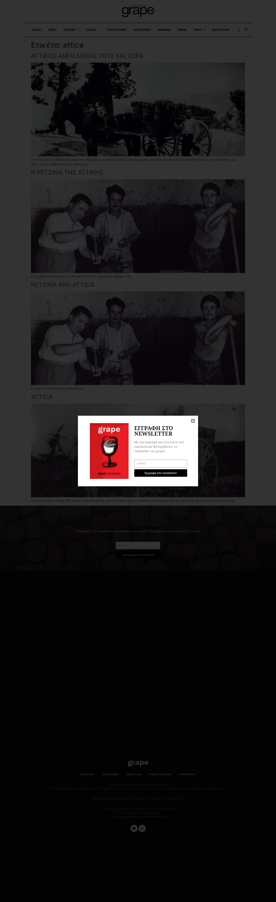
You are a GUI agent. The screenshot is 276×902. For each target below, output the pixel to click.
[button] (193, 420)
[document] (138, 451)
